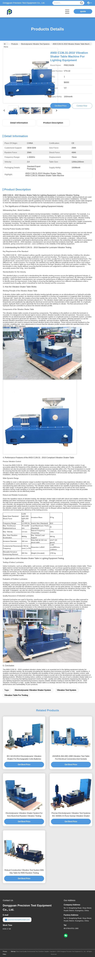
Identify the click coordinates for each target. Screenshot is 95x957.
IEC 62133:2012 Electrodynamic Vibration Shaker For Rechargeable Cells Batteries (24, 757)
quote (83, 11)
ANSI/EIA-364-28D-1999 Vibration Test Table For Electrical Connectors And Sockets (70, 757)
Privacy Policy (5, 953)
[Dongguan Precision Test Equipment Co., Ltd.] (15, 11)
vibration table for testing (16, 695)
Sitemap (13, 951)
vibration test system (66, 690)
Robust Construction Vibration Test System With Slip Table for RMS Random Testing (24, 871)
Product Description (53, 123)
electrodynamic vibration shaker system (33, 690)
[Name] (81, 3)
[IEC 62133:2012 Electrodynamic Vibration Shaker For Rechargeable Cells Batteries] (24, 735)
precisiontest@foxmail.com (19, 920)
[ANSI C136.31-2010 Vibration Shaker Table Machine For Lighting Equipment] (30, 75)
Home (6, 44)
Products (14, 44)
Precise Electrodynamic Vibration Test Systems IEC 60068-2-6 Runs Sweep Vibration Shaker (71, 814)
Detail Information (19, 123)
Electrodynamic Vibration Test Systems (35, 44)
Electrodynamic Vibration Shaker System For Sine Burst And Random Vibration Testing (24, 814)
